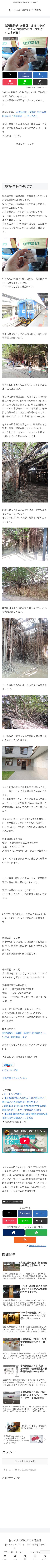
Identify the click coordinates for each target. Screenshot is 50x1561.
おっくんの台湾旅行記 (13, 1202)
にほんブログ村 (10, 1070)
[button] (40, 82)
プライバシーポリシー (13, 1552)
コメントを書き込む (25, 1461)
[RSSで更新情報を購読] (25, 1240)
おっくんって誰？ (13, 1094)
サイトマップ (36, 1552)
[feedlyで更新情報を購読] (36, 1232)
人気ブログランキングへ (14, 1078)
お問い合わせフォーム (36, 1545)
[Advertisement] (25, 163)
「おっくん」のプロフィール (13, 1546)
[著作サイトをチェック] (13, 1232)
